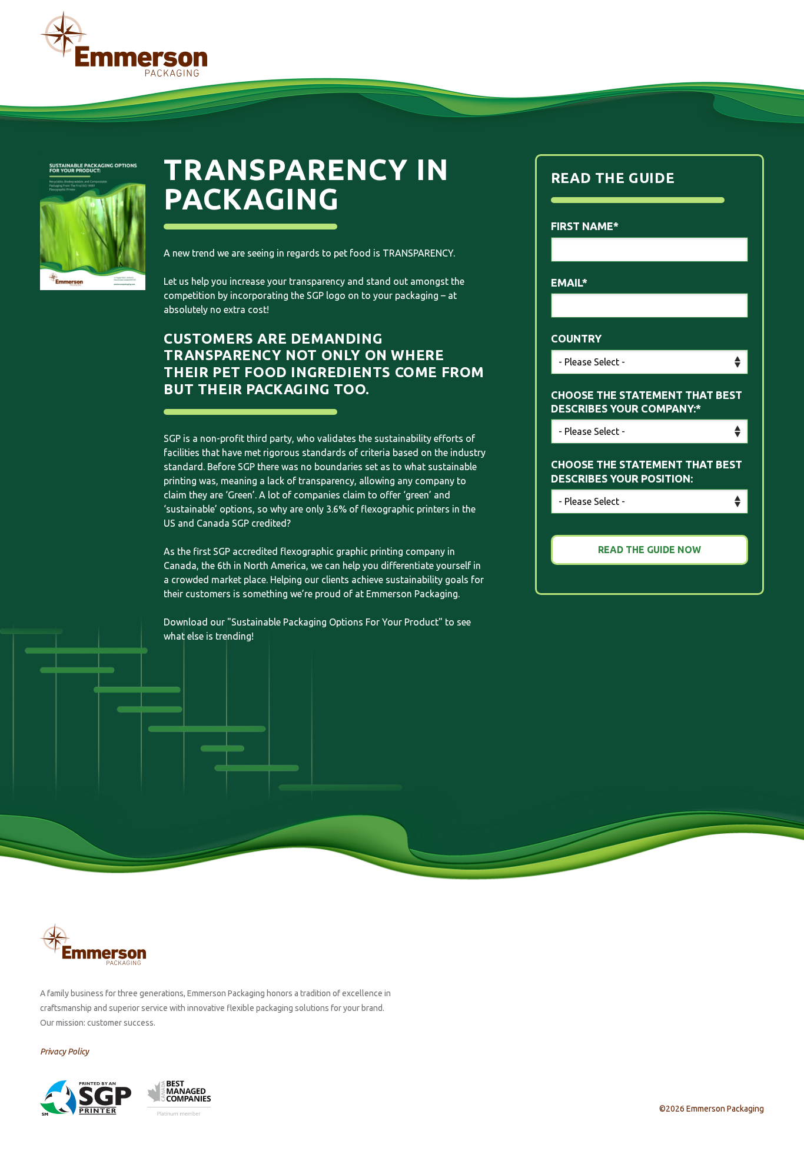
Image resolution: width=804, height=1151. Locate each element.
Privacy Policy (64, 1051)
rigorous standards (304, 452)
